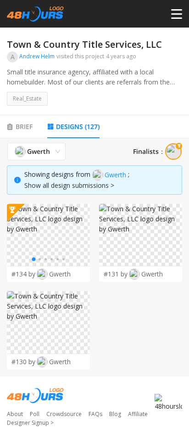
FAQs (95, 414)
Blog (115, 414)
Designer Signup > (30, 423)
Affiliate (138, 414)
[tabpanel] (94, 256)
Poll (34, 414)
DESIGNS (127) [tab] (78, 126)
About (15, 414)
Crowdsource (64, 414)
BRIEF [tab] (24, 126)
